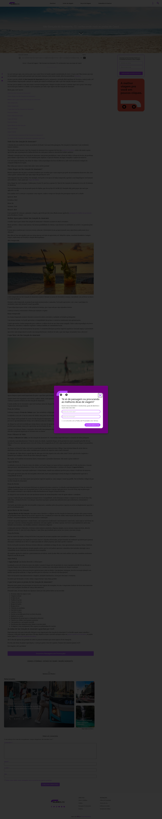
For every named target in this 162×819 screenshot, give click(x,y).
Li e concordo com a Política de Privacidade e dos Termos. (80, 420)
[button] (100, 395)
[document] (81, 409)
